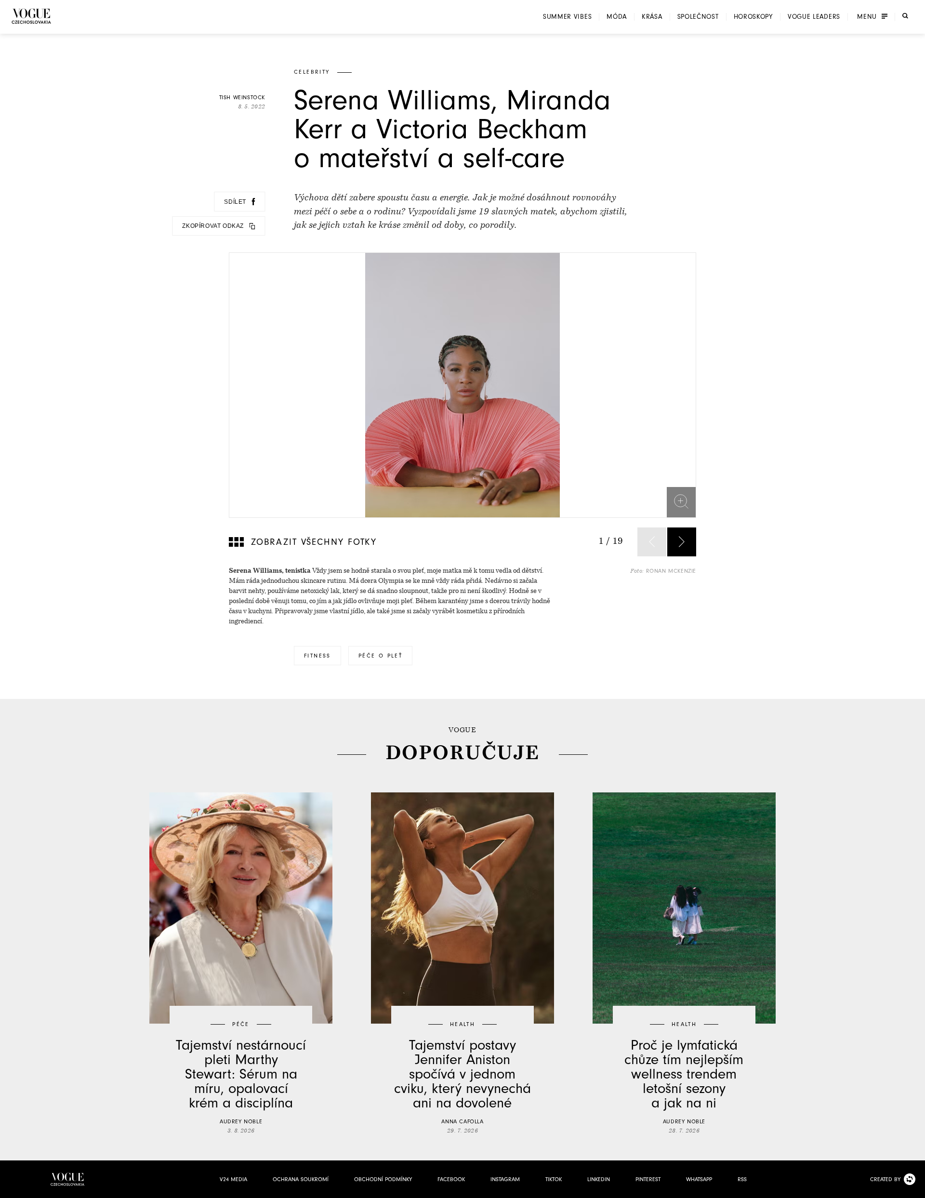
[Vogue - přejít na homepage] (31, 16)
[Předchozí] (651, 541)
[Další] (681, 541)
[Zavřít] (915, 1188)
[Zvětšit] (681, 501)
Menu (867, 17)
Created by (885, 1179)
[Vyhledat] (905, 16)
